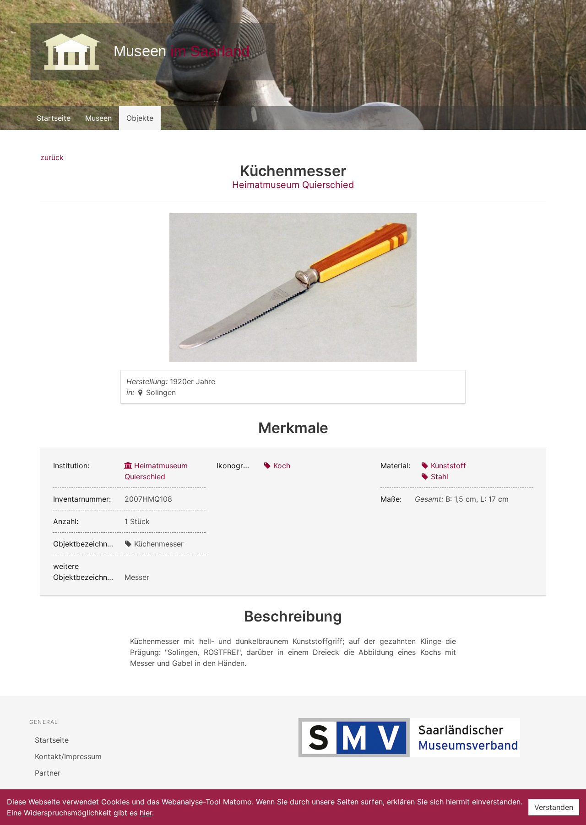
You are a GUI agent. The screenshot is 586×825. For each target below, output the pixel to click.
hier (146, 812)
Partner (47, 772)
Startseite (54, 118)
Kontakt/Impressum (68, 756)
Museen (98, 118)
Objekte (139, 118)
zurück (52, 157)
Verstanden (553, 807)
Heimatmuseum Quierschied (293, 184)
